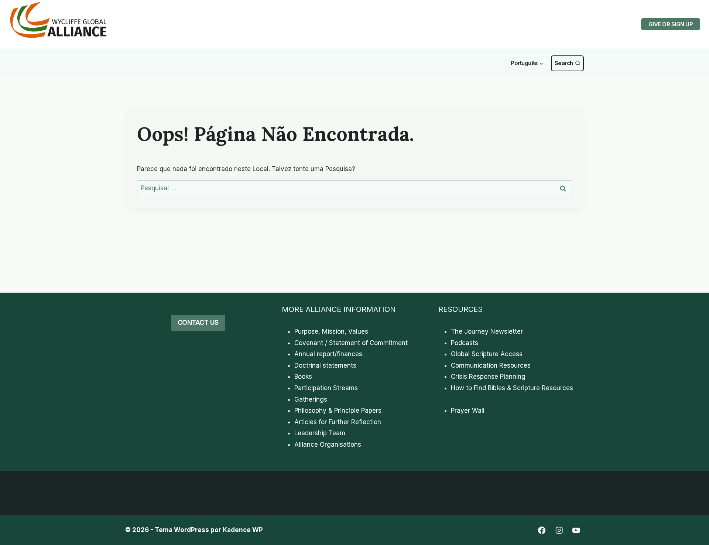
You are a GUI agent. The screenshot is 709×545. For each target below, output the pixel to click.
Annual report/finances (328, 354)
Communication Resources (491, 365)
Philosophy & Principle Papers (337, 410)
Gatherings (310, 399)
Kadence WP (243, 530)
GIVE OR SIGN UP (670, 24)
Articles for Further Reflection (337, 422)
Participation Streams (326, 388)
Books (303, 376)
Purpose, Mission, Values (331, 331)
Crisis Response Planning (488, 376)
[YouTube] (576, 530)
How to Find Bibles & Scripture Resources (512, 388)
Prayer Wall (467, 410)
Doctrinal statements (325, 365)
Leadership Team (319, 433)
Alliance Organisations (327, 444)
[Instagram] (558, 530)
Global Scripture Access (487, 354)
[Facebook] (541, 530)
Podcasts (464, 343)
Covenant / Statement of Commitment (351, 343)
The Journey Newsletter (487, 331)
